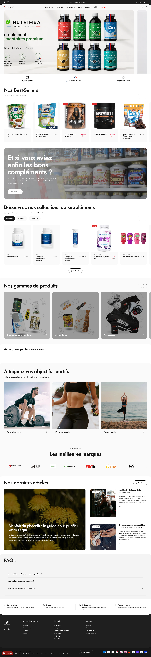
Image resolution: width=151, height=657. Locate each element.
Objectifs (57, 636)
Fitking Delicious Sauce (131, 256)
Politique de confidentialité (20, 653)
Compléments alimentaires (62, 628)
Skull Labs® (68, 132)
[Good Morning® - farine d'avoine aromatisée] (133, 115)
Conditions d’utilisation (30, 653)
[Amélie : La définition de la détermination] (103, 503)
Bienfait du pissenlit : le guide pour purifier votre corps (43, 527)
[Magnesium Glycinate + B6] (104, 238)
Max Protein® (39, 132)
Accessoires (96, 526)
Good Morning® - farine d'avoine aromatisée (129, 136)
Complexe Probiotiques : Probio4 (70, 258)
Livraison (25, 631)
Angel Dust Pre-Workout (70, 135)
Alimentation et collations (61, 631)
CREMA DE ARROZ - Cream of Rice (43, 135)
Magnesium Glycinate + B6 (102, 257)
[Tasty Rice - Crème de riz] (17, 115)
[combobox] (141, 2)
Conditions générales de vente (56, 653)
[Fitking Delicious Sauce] (133, 238)
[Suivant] (145, 96)
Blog (87, 628)
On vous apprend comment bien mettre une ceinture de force (132, 526)
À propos (88, 625)
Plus (9, 545)
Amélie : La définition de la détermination (130, 491)
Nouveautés (57, 625)
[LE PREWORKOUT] (104, 115)
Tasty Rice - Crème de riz (14, 135)
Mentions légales (66, 653)
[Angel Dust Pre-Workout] (75, 115)
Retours (25, 633)
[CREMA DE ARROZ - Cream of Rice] (46, 115)
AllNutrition (97, 254)
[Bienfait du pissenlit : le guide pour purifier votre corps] (44, 519)
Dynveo (9, 254)
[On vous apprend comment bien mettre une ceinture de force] (103, 537)
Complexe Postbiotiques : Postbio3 (41, 258)
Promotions (57, 639)
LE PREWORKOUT (98, 132)
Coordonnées (47, 653)
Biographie (96, 491)
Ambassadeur (90, 631)
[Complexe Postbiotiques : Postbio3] (46, 238)
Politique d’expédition (40, 653)
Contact (32, 607)
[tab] (9, 218)
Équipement (57, 633)
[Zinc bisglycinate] (17, 238)
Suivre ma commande (29, 628)
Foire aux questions (91, 633)
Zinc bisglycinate (12, 256)
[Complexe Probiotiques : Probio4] (75, 238)
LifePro (9, 132)
